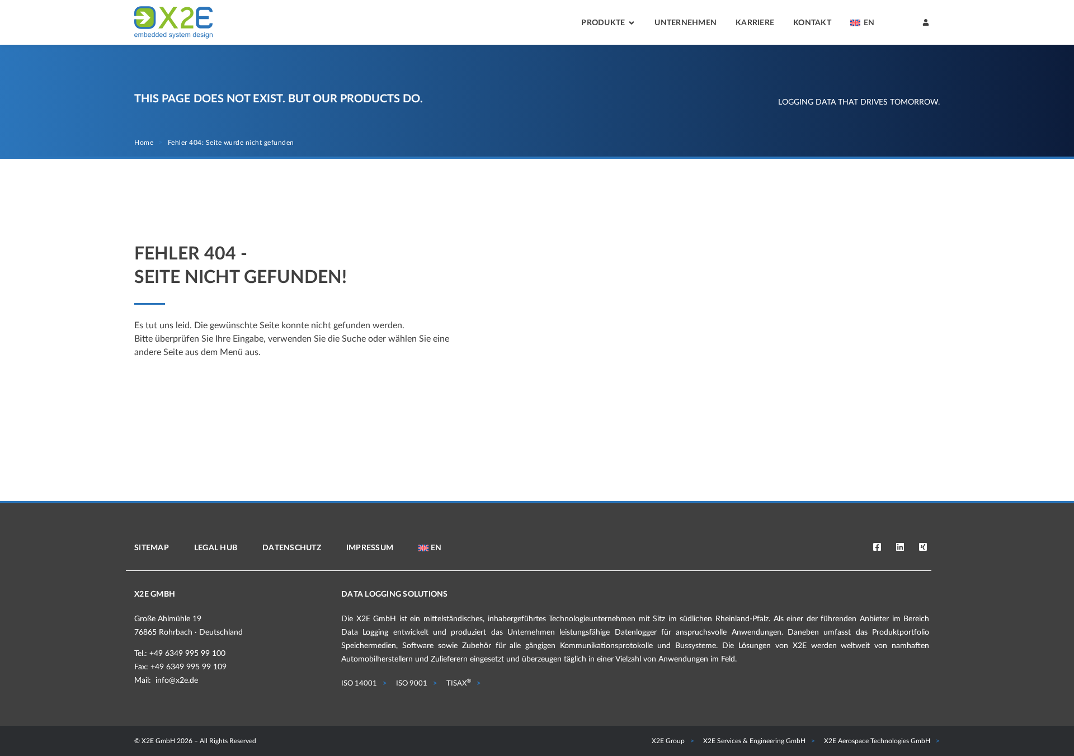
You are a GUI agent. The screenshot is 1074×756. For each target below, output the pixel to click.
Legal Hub (215, 548)
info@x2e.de (177, 680)
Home (143, 142)
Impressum (369, 548)
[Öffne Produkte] (631, 23)
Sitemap (151, 548)
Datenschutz (291, 548)
